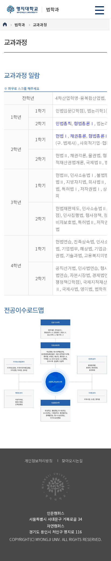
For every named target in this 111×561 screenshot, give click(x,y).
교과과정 (40, 24)
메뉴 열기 (99, 10)
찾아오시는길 (72, 460)
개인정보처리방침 (39, 460)
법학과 (20, 24)
